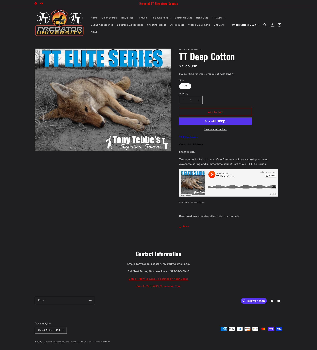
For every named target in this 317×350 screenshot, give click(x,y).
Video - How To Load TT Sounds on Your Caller (158, 278)
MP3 (185, 86)
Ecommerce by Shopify (80, 342)
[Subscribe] (90, 300)
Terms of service (102, 341)
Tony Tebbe (184, 202)
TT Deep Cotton (197, 202)
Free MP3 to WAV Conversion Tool (158, 286)
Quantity (183, 93)
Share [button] (185, 226)
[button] (161, 17)
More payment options (215, 129)
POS (63, 342)
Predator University (52, 342)
